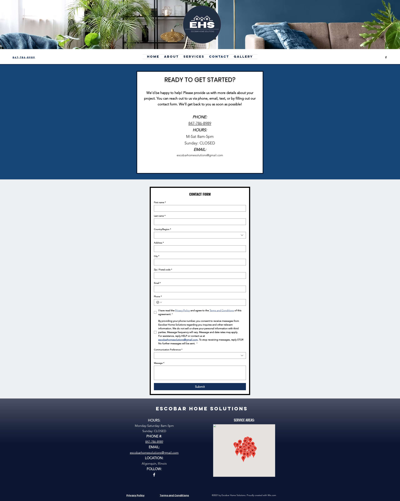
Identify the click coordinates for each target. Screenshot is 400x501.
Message (159, 363)
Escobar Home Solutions (202, 409)
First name (160, 202)
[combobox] (200, 235)
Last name (159, 216)
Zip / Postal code (163, 269)
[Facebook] (386, 57)
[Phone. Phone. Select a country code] (159, 302)
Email (157, 283)
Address (159, 242)
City (156, 256)
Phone (158, 296)
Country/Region (162, 229)
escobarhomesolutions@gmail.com (200, 155)
